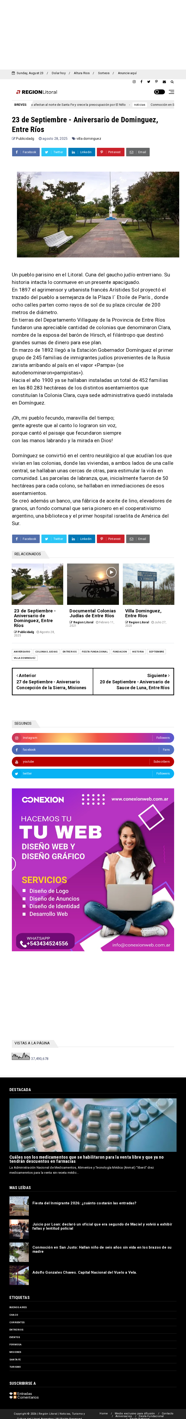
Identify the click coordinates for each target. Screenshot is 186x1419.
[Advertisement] (93, 34)
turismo (15, 1367)
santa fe (15, 1359)
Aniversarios (124, 1416)
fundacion (120, 651)
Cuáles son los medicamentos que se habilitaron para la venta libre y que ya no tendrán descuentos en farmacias (86, 1159)
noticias (108, 104)
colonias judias (46, 651)
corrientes (17, 1322)
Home (104, 1413)
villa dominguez (89, 139)
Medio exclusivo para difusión (135, 1413)
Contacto (168, 1413)
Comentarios (27, 1397)
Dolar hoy (59, 73)
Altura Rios (82, 73)
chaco (13, 1314)
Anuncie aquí (127, 73)
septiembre (156, 651)
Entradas (24, 1394)
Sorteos (103, 73)
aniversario (22, 651)
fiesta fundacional (95, 651)
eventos (14, 1337)
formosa (15, 1344)
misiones (15, 1352)
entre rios (70, 651)
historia (138, 651)
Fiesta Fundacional (151, 1416)
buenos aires (18, 1307)
